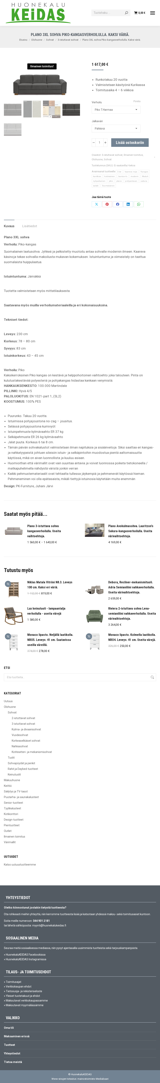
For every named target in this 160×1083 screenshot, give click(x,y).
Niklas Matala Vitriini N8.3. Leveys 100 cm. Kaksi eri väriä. (49, 584)
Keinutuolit (14, 774)
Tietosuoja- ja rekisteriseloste (24, 991)
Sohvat (108, 159)
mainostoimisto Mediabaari (92, 1078)
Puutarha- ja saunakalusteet (21, 797)
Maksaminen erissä (16, 1036)
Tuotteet (9, 1044)
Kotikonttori (11, 814)
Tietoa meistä (13, 1062)
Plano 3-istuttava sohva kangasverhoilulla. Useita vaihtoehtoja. (44, 531)
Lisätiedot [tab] (29, 226)
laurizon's (122, 176)
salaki (96, 186)
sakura (144, 181)
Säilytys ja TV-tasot (16, 791)
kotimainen (109, 176)
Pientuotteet (12, 825)
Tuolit (11, 757)
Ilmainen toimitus (133, 154)
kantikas (97, 176)
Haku (152, 677)
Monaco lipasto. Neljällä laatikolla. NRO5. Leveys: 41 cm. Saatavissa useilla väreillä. (50, 640)
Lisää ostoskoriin (130, 142)
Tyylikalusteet (12, 808)
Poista (136, 101)
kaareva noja (131, 172)
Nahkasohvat (20, 746)
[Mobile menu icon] (152, 13)
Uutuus (8, 701)
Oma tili (9, 1027)
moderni (134, 176)
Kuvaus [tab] (9, 226)
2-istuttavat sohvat (23, 718)
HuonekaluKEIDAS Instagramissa (26, 959)
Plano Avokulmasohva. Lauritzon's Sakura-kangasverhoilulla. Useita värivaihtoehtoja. (130, 531)
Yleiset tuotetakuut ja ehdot (23, 995)
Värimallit (10, 842)
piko (111, 181)
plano (119, 181)
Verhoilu (97, 102)
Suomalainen (108, 186)
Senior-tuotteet (13, 802)
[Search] (126, 13)
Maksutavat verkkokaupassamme (27, 1000)
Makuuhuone (12, 780)
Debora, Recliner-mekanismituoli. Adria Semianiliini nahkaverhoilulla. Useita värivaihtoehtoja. (131, 587)
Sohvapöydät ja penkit (21, 763)
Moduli (145, 176)
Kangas (144, 172)
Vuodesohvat (20, 735)
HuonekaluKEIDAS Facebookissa (25, 954)
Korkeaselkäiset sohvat (26, 740)
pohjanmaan (131, 181)
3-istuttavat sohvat (112, 154)
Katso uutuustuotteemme (20, 864)
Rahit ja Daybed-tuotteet (23, 768)
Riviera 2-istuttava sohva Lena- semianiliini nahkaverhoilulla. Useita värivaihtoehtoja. (132, 613)
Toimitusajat (13, 981)
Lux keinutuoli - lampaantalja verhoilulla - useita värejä (46, 611)
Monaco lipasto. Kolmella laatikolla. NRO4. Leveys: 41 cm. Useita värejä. (132, 637)
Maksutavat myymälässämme (25, 1005)
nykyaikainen (99, 181)
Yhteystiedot (12, 1053)
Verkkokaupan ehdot (18, 986)
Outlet (8, 830)
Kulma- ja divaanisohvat (26, 729)
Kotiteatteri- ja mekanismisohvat (32, 752)
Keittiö (8, 785)
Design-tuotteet (13, 819)
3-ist (119, 172)
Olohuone (97, 159)
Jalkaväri (97, 121)
